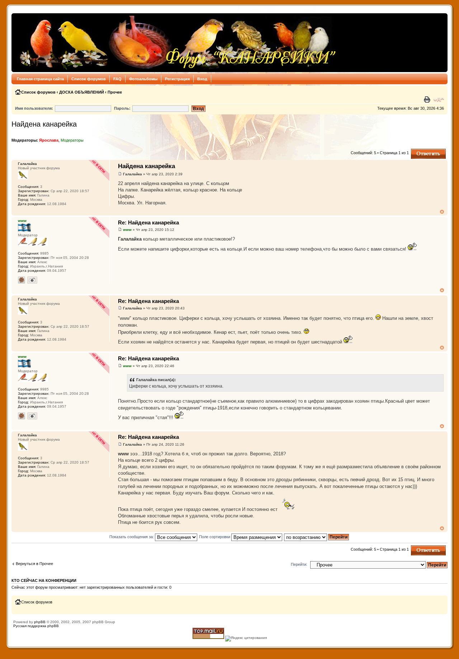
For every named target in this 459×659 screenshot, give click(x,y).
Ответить (419, 151)
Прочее (115, 92)
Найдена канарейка (44, 124)
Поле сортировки (215, 537)
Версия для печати (428, 99)
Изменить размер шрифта (439, 99)
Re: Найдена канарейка (148, 222)
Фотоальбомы (143, 79)
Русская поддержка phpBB (36, 626)
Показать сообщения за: (132, 537)
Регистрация (177, 79)
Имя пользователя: (34, 108)
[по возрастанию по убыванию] (317, 537)
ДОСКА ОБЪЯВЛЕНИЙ (81, 92)
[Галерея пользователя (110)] (32, 280)
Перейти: (299, 564)
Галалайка (132, 174)
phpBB (40, 622)
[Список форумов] (176, 42)
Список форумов (88, 79)
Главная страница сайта (40, 79)
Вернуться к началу (442, 212)
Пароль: (122, 108)
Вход (202, 79)
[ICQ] (21, 280)
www (127, 230)
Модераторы (72, 140)
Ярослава (48, 140)
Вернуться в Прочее (34, 563)
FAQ (117, 79)
